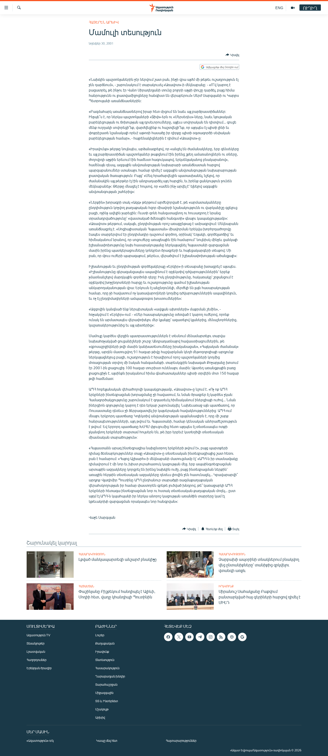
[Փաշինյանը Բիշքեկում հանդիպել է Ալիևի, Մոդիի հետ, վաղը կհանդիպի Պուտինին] (50, 596)
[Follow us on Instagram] (210, 637)
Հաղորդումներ (36, 660)
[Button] (232, 54)
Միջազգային (104, 693)
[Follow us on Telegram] (200, 637)
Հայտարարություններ (181, 740)
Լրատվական (36, 651)
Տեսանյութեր (35, 643)
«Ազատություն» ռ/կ (40, 740)
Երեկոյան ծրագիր (39, 668)
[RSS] (221, 637)
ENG (279, 8)
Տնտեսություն (104, 660)
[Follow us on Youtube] (189, 637)
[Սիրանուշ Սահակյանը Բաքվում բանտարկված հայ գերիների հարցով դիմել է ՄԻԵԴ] (190, 596)
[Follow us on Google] (242, 637)
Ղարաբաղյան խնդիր (110, 676)
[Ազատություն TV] (292, 7)
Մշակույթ (101, 709)
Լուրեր (99, 635)
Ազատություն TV (38, 635)
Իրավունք (226, 586)
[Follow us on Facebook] (168, 637)
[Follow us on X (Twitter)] (178, 637)
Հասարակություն (92, 554)
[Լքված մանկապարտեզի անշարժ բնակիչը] (50, 564)
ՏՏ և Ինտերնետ (106, 701)
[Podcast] (231, 637)
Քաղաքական (104, 643)
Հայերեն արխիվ (104, 22)
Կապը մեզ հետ (106, 740)
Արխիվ (100, 717)
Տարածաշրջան (106, 684)
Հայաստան (86, 586)
